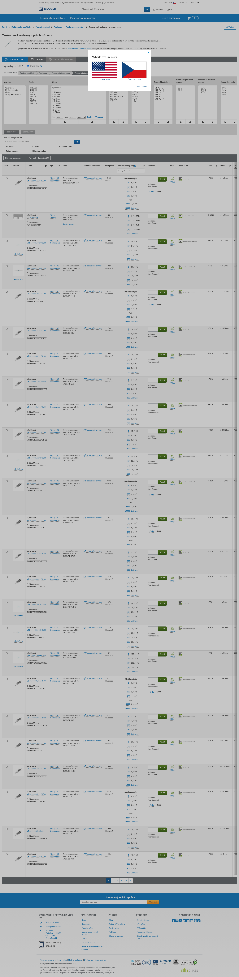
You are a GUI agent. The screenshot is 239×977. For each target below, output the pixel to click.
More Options (142, 87)
